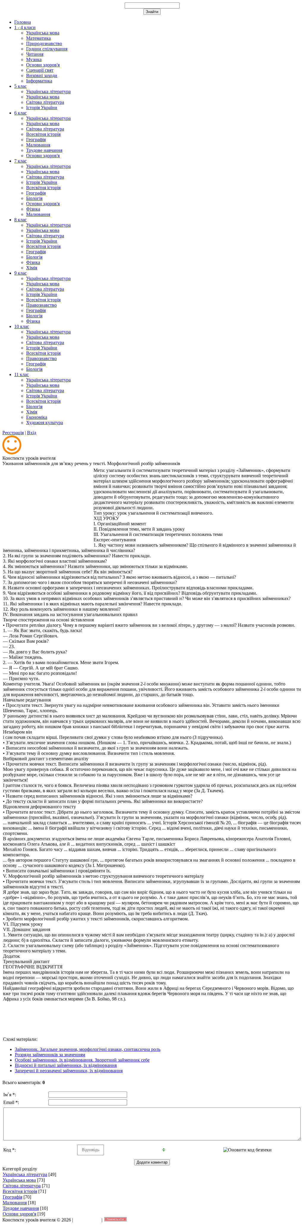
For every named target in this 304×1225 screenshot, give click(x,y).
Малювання (15, 1202)
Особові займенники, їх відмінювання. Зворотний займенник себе (82, 1059)
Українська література (25, 1174)
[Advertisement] (47, 505)
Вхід (31, 432)
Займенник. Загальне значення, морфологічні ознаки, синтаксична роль (87, 1049)
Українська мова (19, 1180)
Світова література (22, 1185)
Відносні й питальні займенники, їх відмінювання (66, 1065)
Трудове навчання (21, 1208)
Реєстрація (13, 432)
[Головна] (11, 452)
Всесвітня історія (20, 1191)
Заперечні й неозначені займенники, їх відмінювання (69, 1070)
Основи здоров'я (19, 1213)
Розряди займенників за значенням (50, 1054)
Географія (12, 1196)
